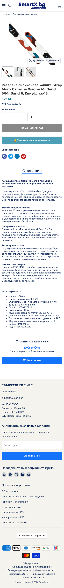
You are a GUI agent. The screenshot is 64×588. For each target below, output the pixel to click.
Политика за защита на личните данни (23, 496)
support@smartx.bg (12, 398)
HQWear (6, 98)
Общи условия (10, 491)
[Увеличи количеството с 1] (32, 117)
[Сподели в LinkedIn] (17, 156)
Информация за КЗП (13, 517)
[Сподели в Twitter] (10, 156)
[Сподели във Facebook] (4, 156)
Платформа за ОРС (13, 512)
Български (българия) (30, 535)
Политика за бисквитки (14, 522)
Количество (8, 109)
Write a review (32, 360)
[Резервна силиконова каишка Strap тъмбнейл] (7, 72)
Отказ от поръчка (11, 507)
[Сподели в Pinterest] (23, 156)
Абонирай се (32, 455)
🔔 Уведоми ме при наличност (32, 140)
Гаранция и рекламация (15, 501)
